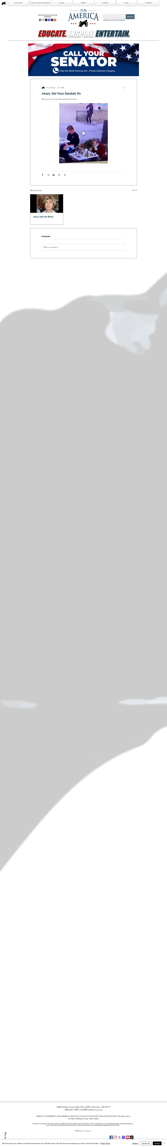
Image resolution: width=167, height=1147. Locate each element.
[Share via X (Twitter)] (48, 175)
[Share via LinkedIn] (54, 175)
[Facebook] (40, 20)
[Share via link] (59, 175)
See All (134, 190)
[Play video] (83, 133)
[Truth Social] (49, 20)
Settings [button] (135, 1143)
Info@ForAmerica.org (91, 1109)
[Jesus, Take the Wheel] (46, 203)
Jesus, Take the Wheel (43, 217)
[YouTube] (55, 20)
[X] (119, 1137)
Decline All (146, 1143)
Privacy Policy (105, 1143)
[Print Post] (65, 175)
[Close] (164, 1143)
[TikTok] (52, 20)
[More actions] (124, 87)
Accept (157, 1143)
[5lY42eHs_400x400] (46, 20)
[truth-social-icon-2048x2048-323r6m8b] (123, 1137)
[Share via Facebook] (42, 175)
